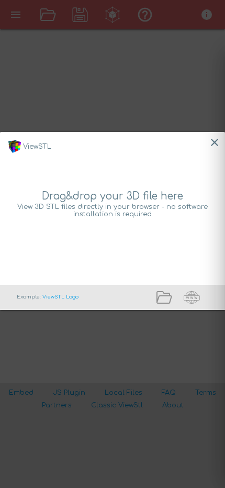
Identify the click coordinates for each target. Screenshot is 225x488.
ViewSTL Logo (60, 297)
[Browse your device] (168, 302)
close (214, 142)
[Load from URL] (195, 302)
